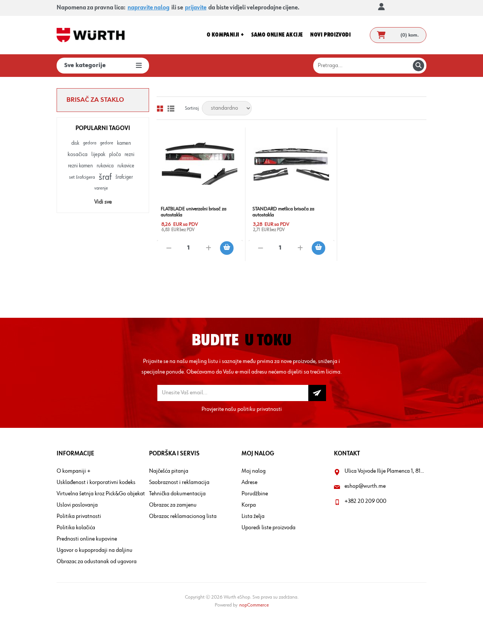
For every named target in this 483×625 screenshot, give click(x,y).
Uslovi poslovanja (77, 505)
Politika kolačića (76, 528)
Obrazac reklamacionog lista (183, 516)
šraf (105, 177)
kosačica (78, 155)
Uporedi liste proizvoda (268, 528)
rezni (129, 154)
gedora (89, 143)
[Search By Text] (418, 65)
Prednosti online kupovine (87, 539)
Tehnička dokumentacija (177, 494)
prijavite (195, 8)
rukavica (105, 166)
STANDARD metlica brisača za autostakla (283, 212)
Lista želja (253, 516)
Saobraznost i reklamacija (179, 482)
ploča (115, 154)
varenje (101, 188)
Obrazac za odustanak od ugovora (97, 562)
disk (75, 143)
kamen (124, 143)
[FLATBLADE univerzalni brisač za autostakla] (200, 163)
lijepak (98, 154)
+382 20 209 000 (365, 501)
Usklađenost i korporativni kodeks (96, 482)
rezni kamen (80, 166)
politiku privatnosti (259, 409)
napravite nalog (148, 8)
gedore (106, 143)
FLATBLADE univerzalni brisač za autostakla (193, 212)
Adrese (249, 482)
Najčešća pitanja (168, 471)
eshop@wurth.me (365, 486)
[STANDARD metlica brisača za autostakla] (291, 163)
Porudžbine (255, 494)
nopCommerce (254, 605)
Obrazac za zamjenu (173, 505)
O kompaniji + (74, 471)
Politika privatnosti (79, 516)
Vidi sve (103, 202)
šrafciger (124, 177)
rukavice (125, 166)
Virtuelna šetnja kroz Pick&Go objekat (101, 494)
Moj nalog (254, 471)
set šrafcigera (82, 177)
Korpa (249, 505)
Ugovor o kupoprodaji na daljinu (94, 550)
